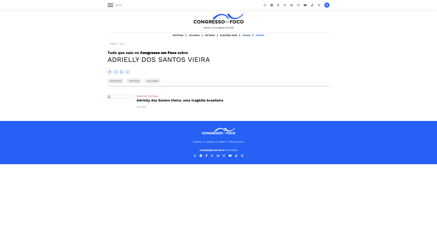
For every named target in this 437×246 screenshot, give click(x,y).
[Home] (218, 19)
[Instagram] (298, 5)
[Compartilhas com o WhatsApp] (127, 72)
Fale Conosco (236, 141)
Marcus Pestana (147, 96)
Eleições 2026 (228, 35)
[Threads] (319, 5)
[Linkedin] (291, 5)
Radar (246, 35)
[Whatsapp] (265, 5)
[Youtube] (305, 5)
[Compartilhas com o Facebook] (110, 72)
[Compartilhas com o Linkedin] (121, 72)
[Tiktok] (312, 5)
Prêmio (260, 35)
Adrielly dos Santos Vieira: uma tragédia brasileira (180, 100)
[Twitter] (284, 5)
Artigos (210, 35)
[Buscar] (326, 5)
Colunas (194, 35)
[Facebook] (278, 5)
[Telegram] (271, 5)
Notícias (178, 35)
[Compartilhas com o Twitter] (116, 72)
